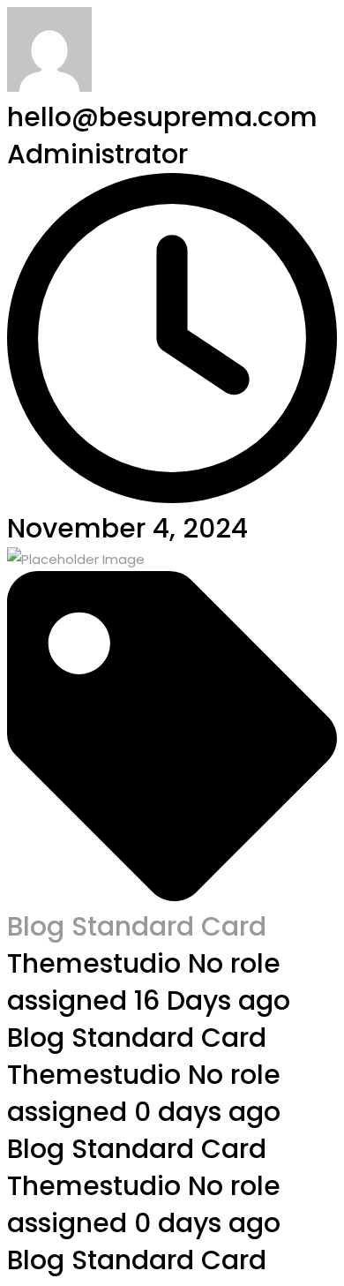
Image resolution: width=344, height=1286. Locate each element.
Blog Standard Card (136, 926)
